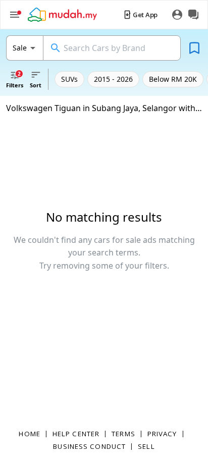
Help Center (76, 433)
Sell (146, 446)
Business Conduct (89, 446)
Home (29, 433)
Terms (123, 433)
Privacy (162, 433)
